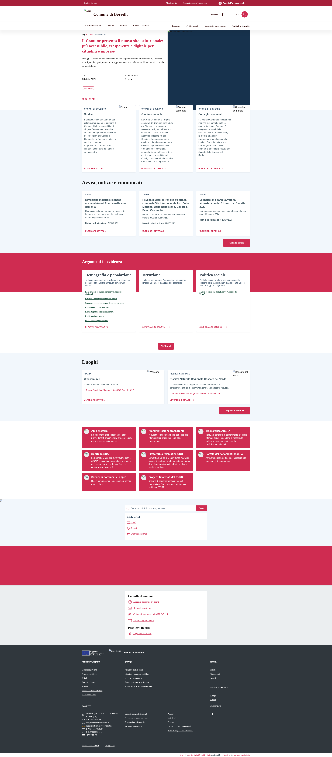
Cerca (201, 508)
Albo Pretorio (171, 3)
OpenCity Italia (204, 755)
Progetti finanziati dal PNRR (165, 477)
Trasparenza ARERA (218, 430)
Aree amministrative (90, 674)
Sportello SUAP (100, 454)
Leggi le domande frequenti (136, 714)
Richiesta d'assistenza (133, 726)
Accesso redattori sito (242, 755)
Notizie (89, 34)
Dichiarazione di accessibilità (179, 726)
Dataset (171, 722)
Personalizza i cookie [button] (90, 745)
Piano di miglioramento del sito (180, 730)
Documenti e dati (89, 695)
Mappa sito (110, 745)
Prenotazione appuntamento (136, 718)
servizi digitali (193, 755)
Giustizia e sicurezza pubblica (137, 674)
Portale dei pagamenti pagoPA (224, 454)
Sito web (183, 755)
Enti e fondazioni (89, 682)
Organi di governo (89, 670)
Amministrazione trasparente (166, 430)
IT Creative (226, 755)
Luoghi (213, 695)
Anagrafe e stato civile (134, 670)
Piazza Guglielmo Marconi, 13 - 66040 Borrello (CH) (110, 390)
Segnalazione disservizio (135, 722)
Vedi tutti (166, 346)
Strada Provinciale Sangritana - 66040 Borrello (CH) (195, 393)
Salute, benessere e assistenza (137, 682)
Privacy (171, 714)
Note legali (172, 718)
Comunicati (215, 674)
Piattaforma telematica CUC (165, 454)
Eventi (213, 700)
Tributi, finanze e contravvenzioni (138, 686)
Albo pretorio (99, 430)
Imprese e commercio (133, 678)
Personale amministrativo (92, 690)
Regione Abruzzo (90, 3)
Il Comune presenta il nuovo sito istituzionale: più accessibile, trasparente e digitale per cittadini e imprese (122, 46)
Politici (85, 686)
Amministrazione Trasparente (195, 3)
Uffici (84, 678)
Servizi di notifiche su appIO (108, 477)
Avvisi (213, 678)
